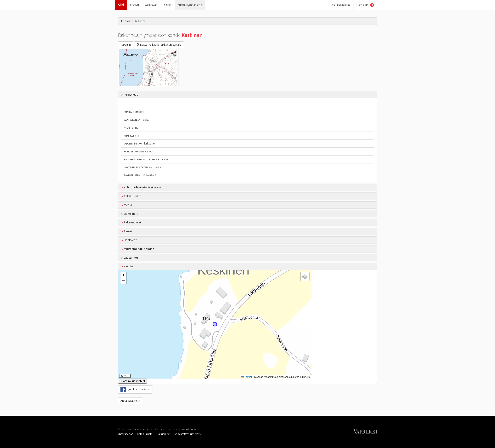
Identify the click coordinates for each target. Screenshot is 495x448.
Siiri (121, 5)
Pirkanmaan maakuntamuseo (153, 429)
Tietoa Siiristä (145, 434)
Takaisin (125, 44)
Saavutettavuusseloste (188, 434)
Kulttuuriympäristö (189, 5)
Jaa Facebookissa (138, 389)
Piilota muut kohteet (132, 381)
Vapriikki (126, 429)
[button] (123, 275)
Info (333, 4)
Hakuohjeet (343, 4)
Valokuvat (151, 5)
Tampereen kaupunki (186, 429)
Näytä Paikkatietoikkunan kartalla (160, 44)
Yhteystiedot (125, 434)
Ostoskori (364, 5)
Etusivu (134, 5)
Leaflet (248, 377)
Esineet (167, 5)
